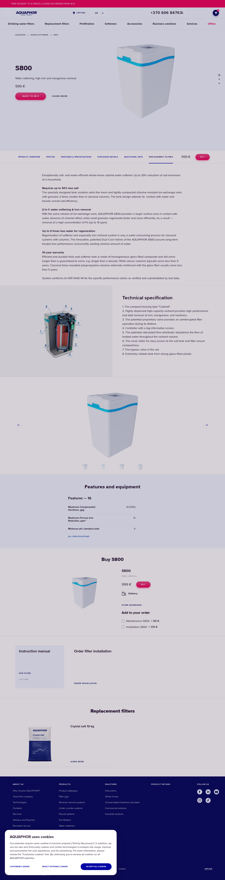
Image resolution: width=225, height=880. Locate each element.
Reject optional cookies (55, 867)
